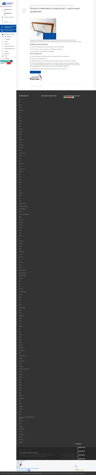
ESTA (20, 179)
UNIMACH (21, 366)
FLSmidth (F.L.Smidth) (23, 206)
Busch (20, 137)
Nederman (21, 289)
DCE (20, 161)
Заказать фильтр (20, 460)
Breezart (20, 134)
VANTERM (21, 374)
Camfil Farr (21, 139)
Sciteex (20, 321)
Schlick (20, 318)
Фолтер (20, 431)
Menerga (20, 278)
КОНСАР (20, 421)
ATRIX (20, 126)
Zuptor (20, 411)
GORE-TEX (21, 219)
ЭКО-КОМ (21, 439)
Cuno (20, 158)
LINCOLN (21, 267)
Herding (20, 227)
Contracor (21, 155)
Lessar (20, 265)
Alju (19, 115)
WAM (20, 393)
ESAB (20, 177)
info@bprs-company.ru (63, 66)
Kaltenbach (21, 241)
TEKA (20, 353)
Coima (20, 150)
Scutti (20, 323)
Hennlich (20, 225)
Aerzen (20, 105)
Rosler (20, 313)
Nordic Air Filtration (23, 291)
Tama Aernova (21, 350)
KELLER (20, 243)
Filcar (20, 198)
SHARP (20, 305)
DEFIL (20, 166)
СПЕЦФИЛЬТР (22, 429)
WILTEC (20, 403)
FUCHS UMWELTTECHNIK (24, 214)
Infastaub (20, 235)
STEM (20, 337)
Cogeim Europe (22, 153)
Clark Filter (21, 147)
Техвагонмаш (21, 434)
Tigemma (21, 358)
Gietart (20, 217)
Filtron (20, 201)
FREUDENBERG (22, 209)
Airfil (20, 107)
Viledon (20, 387)
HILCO (20, 230)
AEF (20, 102)
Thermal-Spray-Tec (22, 355)
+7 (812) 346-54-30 (81, 456)
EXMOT (20, 182)
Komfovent (21, 262)
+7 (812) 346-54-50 (81, 452)
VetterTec (20, 377)
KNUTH (20, 254)
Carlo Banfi (21, 145)
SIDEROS (21, 326)
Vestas (20, 385)
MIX (19, 283)
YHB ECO (21, 409)
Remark (20, 310)
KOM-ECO (21, 257)
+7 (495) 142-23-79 (81, 459)
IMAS (20, 233)
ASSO (20, 123)
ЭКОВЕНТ (21, 442)
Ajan (20, 113)
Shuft (20, 329)
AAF (20, 99)
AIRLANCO (21, 110)
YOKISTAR (21, 406)
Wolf (20, 401)
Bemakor (21, 129)
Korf (20, 259)
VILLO (20, 390)
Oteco (20, 302)
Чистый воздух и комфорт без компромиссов (27, 468)
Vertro (20, 382)
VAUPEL (20, 371)
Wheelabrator (21, 398)
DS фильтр (21, 163)
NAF (20, 286)
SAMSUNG (21, 315)
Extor (20, 185)
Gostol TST (21, 222)
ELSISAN (20, 171)
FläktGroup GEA (22, 203)
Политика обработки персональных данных (28, 452)
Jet (19, 238)
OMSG (20, 297)
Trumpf (20, 363)
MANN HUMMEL (22, 270)
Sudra (20, 339)
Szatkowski (21, 347)
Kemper (20, 246)
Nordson (20, 294)
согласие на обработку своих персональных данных (32, 473)
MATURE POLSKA (22, 275)
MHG (20, 281)
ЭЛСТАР (20, 437)
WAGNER (21, 395)
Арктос (20, 414)
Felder (20, 190)
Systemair (21, 345)
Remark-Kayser (22, 307)
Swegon (20, 342)
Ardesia (20, 121)
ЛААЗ (20, 423)
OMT (20, 299)
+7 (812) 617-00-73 (8, 10)
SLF (19, 331)
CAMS (20, 142)
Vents (20, 379)
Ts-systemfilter (21, 361)
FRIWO (20, 211)
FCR (20, 187)
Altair (20, 118)
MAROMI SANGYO (22, 273)
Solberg (20, 334)
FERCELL (21, 193)
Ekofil (20, 174)
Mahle (20, 195)
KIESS (20, 249)
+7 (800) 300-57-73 (8, 14)
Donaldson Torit (22, 169)
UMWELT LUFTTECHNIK (24, 369)
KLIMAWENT (21, 251)
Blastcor (20, 131)
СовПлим (21, 426)
